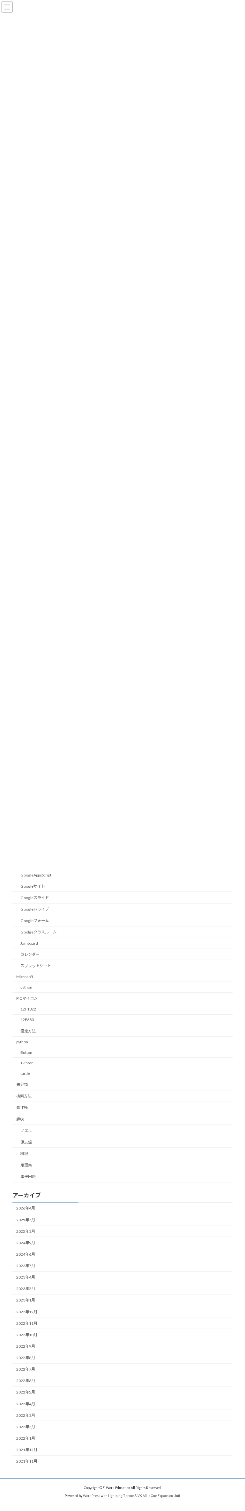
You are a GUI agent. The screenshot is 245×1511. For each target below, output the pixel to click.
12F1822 (28, 1009)
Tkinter (26, 1063)
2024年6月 (25, 1254)
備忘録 (26, 1142)
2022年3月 (25, 1415)
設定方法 (28, 1031)
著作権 (22, 1107)
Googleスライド (34, 897)
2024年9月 (25, 1242)
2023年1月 (25, 1300)
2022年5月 (25, 1392)
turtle (25, 1073)
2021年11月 (26, 1461)
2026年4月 (25, 1208)
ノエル (26, 1130)
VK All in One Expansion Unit (158, 1496)
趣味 (20, 1119)
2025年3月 (25, 1231)
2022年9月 (25, 1346)
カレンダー (30, 954)
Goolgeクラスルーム (38, 932)
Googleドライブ (34, 909)
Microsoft (24, 976)
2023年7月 (25, 1265)
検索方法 (24, 1096)
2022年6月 (25, 1381)
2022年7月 (25, 1369)
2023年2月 (25, 1289)
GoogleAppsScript (35, 875)
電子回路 (28, 1176)
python (26, 987)
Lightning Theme (121, 1496)
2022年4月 (25, 1403)
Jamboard (29, 943)
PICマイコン (27, 998)
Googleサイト (32, 886)
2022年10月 (26, 1334)
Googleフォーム (34, 920)
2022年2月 (25, 1426)
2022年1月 (25, 1438)
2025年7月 (25, 1219)
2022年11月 (26, 1323)
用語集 (26, 1165)
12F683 (27, 1020)
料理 (24, 1153)
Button (26, 1052)
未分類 (22, 1084)
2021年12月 (26, 1449)
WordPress (91, 1496)
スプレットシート (35, 965)
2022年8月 (25, 1357)
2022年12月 (26, 1311)
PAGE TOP (233, 1459)
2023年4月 (25, 1277)
